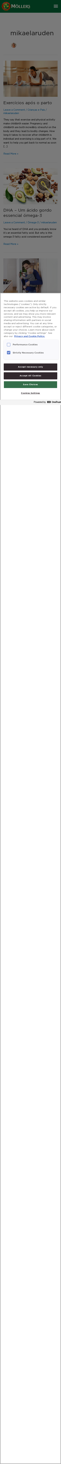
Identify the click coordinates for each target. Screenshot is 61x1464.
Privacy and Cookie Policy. (29, 336)
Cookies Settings (30, 393)
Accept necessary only (30, 367)
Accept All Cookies (30, 375)
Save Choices (30, 384)
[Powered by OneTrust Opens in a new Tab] (46, 403)
